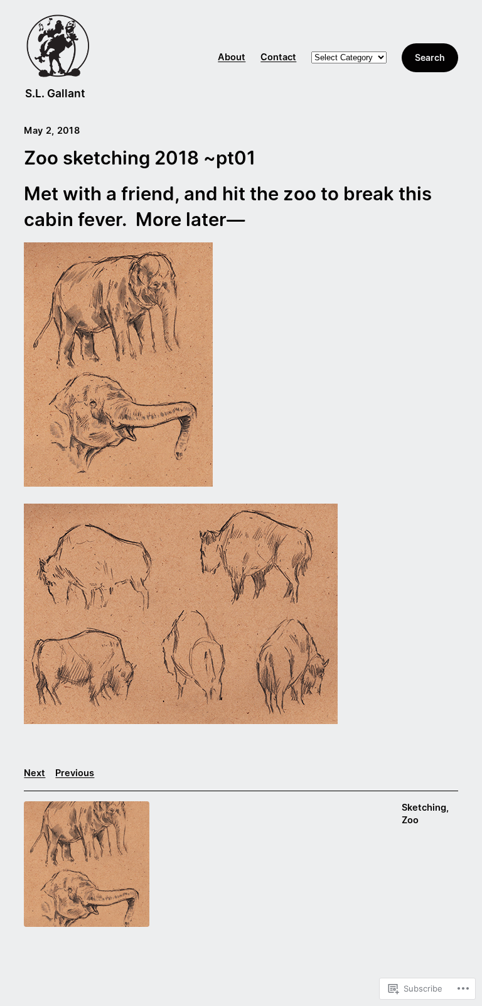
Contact (278, 57)
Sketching (424, 807)
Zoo (410, 820)
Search (430, 57)
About (231, 57)
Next (34, 773)
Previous (74, 773)
